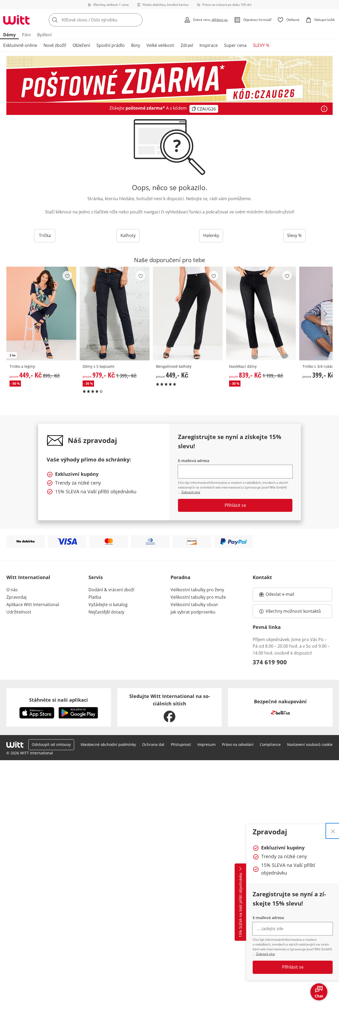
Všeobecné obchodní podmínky (108, 744)
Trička (45, 235)
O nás (12, 590)
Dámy (9, 35)
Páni (26, 35)
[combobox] (107, 20)
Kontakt (262, 577)
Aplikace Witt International (32, 604)
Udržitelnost (18, 612)
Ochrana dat (153, 744)
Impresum (206, 744)
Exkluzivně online (20, 45)
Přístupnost (181, 744)
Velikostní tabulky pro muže (198, 597)
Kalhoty (128, 235)
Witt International (28, 577)
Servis (95, 577)
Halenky (211, 235)
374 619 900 (270, 662)
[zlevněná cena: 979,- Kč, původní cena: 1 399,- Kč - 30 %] (114, 313)
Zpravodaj (16, 597)
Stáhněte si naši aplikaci (58, 700)
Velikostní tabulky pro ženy (197, 590)
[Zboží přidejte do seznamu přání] (67, 275)
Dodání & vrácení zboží (111, 590)
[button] (327, 313)
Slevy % (294, 235)
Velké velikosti (160, 45)
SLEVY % (261, 45)
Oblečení (81, 45)
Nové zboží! (54, 45)
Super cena (235, 45)
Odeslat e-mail (286, 595)
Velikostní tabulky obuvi (194, 604)
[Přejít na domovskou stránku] (16, 19)
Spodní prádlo (110, 45)
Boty (135, 45)
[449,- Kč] (188, 313)
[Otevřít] (324, 109)
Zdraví (187, 45)
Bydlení (44, 35)
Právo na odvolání (237, 744)
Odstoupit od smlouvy (51, 744)
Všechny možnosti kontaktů (293, 611)
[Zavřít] (333, 831)
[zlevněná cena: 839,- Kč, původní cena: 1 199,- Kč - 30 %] (261, 313)
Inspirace (208, 45)
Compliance (270, 744)
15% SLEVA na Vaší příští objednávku (240, 905)
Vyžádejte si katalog (108, 604)
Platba (94, 597)
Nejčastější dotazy (106, 612)
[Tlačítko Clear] (137, 20)
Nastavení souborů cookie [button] (310, 744)
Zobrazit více (265, 954)
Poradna (180, 577)
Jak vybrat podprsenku (193, 612)
